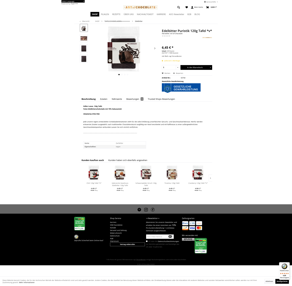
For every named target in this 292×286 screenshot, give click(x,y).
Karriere (113, 222)
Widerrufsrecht (116, 233)
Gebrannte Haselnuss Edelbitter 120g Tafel (120, 184)
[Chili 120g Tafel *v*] (94, 173)
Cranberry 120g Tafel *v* (198, 183)
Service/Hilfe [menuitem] (211, 2)
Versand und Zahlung (118, 230)
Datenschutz (115, 236)
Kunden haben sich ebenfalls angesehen (127, 160)
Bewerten (179, 73)
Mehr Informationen (27, 282)
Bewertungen (134, 99)
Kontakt (113, 228)
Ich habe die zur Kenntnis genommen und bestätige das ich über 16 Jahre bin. (162, 244)
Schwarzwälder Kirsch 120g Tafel (146, 184)
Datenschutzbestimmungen (168, 241)
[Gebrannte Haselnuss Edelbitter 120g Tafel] (120, 173)
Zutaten (103, 99)
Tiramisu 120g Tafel (172, 183)
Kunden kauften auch (93, 160)
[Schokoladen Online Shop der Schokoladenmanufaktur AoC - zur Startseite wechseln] (140, 8)
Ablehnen (269, 281)
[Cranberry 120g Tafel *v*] (198, 173)
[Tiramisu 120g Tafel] (172, 173)
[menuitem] (133, 2)
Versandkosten (141, 260)
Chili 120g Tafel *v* (94, 183)
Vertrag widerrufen (127, 244)
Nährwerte (117, 99)
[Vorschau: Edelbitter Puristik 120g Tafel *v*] (84, 28)
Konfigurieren (282, 281)
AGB (111, 238)
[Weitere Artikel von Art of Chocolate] (207, 41)
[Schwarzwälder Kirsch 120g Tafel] (146, 173)
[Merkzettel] (186, 7)
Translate (74, 4)
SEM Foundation (116, 225)
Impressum (114, 241)
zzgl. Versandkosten (175, 56)
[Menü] (288, 263)
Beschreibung (89, 99)
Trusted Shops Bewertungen (161, 99)
